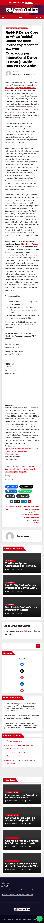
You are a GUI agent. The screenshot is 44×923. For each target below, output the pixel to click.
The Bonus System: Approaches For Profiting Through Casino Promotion (21, 566)
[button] (37, 17)
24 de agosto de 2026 (15, 824)
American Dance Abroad (13, 112)
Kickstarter (8, 466)
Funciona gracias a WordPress (12, 919)
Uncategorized (22, 28)
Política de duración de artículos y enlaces (17, 895)
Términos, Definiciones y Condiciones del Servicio (20, 890)
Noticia (16, 792)
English (29, 466)
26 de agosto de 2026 (15, 801)
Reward (22, 466)
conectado (24, 631)
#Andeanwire (31, 74)
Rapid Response (23, 109)
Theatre (16, 466)
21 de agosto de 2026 (15, 846)
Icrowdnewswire (11, 28)
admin (18, 72)
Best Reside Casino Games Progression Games (21, 608)
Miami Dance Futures (29, 244)
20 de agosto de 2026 (15, 869)
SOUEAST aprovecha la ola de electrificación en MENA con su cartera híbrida (21, 866)
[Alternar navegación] (20, 17)
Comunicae (9, 792)
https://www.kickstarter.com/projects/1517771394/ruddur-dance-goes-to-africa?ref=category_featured (22, 451)
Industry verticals (22, 469)
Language (23, 472)
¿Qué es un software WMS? (14, 741)
